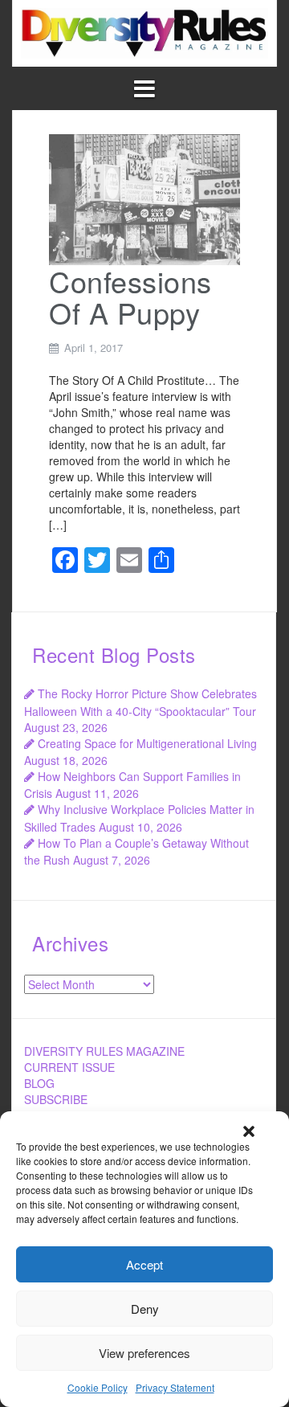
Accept (144, 1264)
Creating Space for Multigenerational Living (147, 743)
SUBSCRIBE (56, 1099)
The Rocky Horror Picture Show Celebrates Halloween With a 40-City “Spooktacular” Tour (140, 701)
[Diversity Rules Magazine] (144, 31)
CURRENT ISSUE (69, 1067)
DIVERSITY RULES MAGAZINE (104, 1051)
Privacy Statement (175, 1387)
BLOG (39, 1083)
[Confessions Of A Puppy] (144, 198)
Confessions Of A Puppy (130, 296)
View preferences (144, 1352)
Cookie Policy (97, 1387)
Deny (145, 1308)
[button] (249, 1131)
